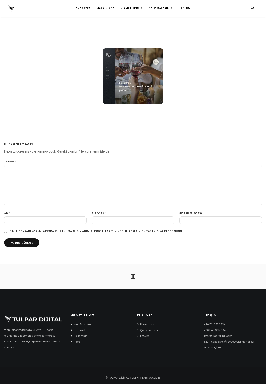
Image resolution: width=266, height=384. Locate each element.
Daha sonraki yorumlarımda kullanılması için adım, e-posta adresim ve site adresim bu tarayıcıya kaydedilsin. (96, 231)
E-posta (99, 213)
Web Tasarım (82, 324)
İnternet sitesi (190, 213)
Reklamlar (80, 336)
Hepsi (77, 341)
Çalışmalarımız (150, 330)
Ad (7, 213)
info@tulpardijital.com (218, 336)
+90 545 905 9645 (215, 330)
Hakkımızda (147, 324)
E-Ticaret (79, 330)
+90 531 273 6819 (214, 324)
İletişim (144, 336)
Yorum (10, 161)
